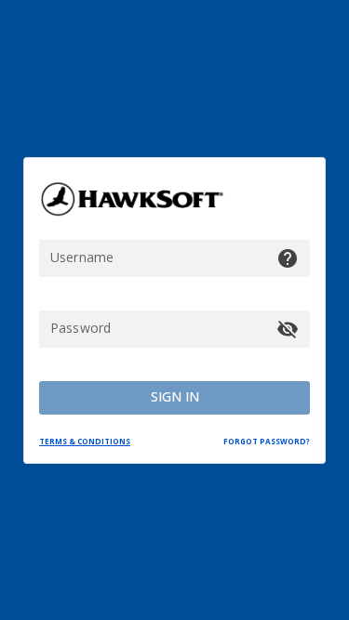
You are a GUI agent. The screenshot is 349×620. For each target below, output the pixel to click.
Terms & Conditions (84, 441)
